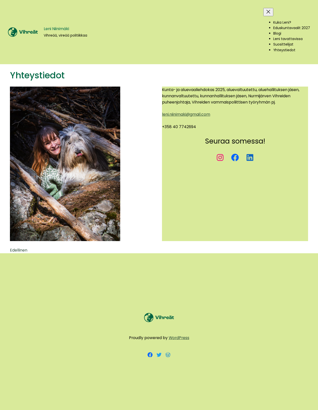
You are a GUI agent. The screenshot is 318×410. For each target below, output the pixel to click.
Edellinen (18, 250)
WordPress (179, 338)
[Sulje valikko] (268, 12)
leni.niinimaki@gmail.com (186, 114)
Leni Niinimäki (56, 29)
